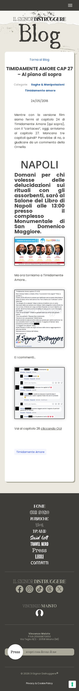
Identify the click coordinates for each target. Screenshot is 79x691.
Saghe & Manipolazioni (47, 84)
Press (39, 550)
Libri (39, 556)
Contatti (39, 562)
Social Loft (39, 537)
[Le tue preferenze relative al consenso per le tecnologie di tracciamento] (72, 684)
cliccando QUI (51, 428)
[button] (70, 5)
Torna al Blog (39, 59)
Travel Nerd (39, 543)
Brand (39, 531)
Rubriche (39, 518)
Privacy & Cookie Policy (39, 683)
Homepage (39, 506)
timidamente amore (30, 452)
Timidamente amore (40, 90)
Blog (39, 525)
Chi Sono (39, 512)
